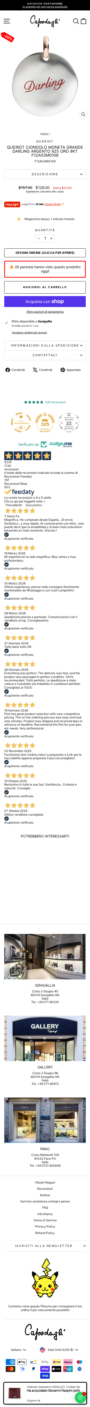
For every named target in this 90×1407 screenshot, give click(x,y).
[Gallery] (45, 1038)
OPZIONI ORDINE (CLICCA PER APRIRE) (45, 253)
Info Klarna (45, 1214)
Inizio (44, 134)
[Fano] (45, 1120)
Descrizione (45, 174)
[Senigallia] (45, 956)
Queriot (45, 141)
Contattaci (45, 355)
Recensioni (45, 1188)
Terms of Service (45, 1220)
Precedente (14, 505)
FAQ (45, 1207)
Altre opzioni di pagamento (45, 311)
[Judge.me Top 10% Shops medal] (71, 422)
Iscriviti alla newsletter (43, 1246)
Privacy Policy (45, 1226)
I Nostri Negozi (45, 1182)
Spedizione (32, 191)
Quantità (45, 230)
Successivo (34, 505)
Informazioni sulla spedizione (45, 345)
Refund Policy (45, 1233)
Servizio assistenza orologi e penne (45, 1201)
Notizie (45, 1195)
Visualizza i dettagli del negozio (29, 332)
